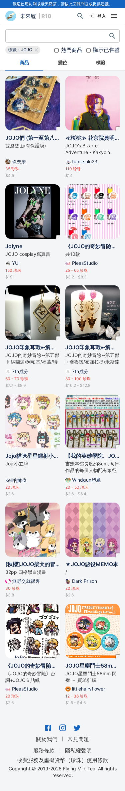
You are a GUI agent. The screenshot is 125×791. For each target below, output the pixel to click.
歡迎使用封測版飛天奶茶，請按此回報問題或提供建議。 (63, 3)
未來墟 (28, 16)
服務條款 (44, 750)
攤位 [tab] (62, 62)
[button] (22, 50)
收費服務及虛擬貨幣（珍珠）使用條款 (62, 759)
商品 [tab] (24, 62)
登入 (101, 16)
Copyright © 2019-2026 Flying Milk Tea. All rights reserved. (63, 772)
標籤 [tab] (100, 62)
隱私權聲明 (78, 750)
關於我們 (46, 739)
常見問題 (78, 739)
